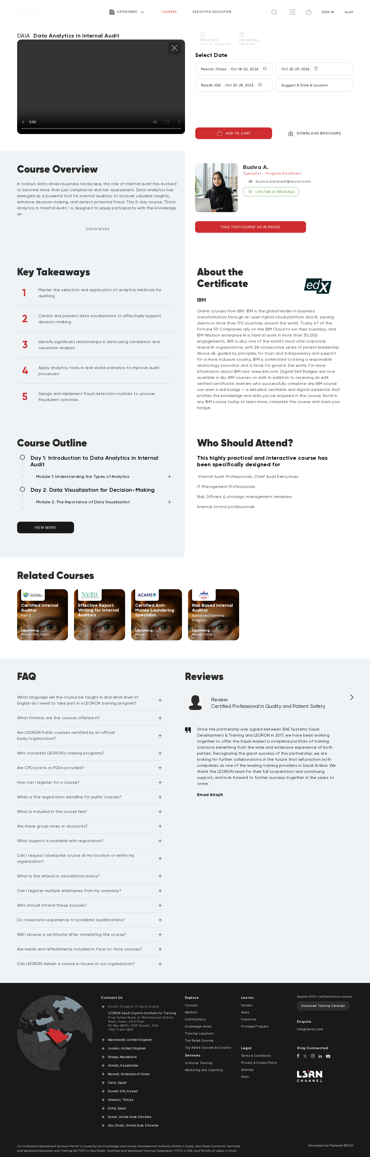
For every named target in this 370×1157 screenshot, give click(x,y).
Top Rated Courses (199, 1040)
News (245, 1012)
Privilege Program (255, 1026)
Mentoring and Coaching (204, 1070)
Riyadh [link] (197, 634)
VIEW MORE (45, 527)
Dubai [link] (45, 634)
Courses (169, 12)
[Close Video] (174, 48)
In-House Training (198, 1063)
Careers (247, 1005)
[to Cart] (309, 12)
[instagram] (315, 1056)
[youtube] (328, 1057)
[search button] (274, 12)
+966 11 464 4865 (120, 1029)
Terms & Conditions (256, 1055)
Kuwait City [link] (30, 634)
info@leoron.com (310, 1029)
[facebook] (300, 1056)
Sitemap (247, 1070)
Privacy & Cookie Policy (259, 1063)
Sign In (328, 12)
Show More (98, 229)
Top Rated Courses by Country (208, 1047)
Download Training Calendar (323, 1006)
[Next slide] (351, 699)
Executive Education (212, 12)
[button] (104, 478)
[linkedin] (322, 1056)
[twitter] (307, 1056)
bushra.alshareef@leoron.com (283, 181)
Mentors (191, 1012)
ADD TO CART (238, 133)
